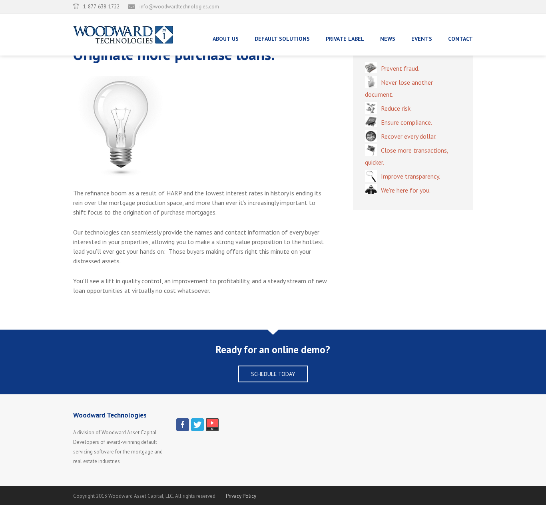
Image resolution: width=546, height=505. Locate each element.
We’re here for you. (405, 190)
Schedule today (273, 374)
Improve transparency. (410, 176)
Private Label (345, 38)
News (387, 38)
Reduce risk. (396, 108)
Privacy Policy (241, 496)
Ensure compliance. (406, 122)
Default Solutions (282, 38)
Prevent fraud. (400, 68)
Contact (460, 38)
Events (421, 38)
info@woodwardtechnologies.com (179, 6)
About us (226, 38)
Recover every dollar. (408, 136)
